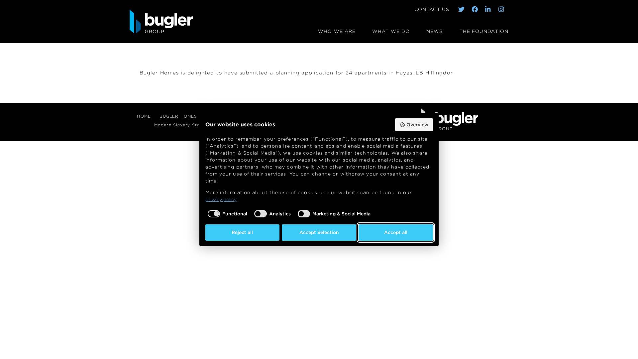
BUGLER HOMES (178, 116)
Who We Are (337, 31)
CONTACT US (431, 9)
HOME (144, 116)
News (434, 31)
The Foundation (484, 31)
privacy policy (221, 199)
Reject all (242, 232)
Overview (417, 124)
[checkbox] (226, 213)
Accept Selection (319, 232)
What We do (391, 31)
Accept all (395, 232)
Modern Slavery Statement (185, 124)
